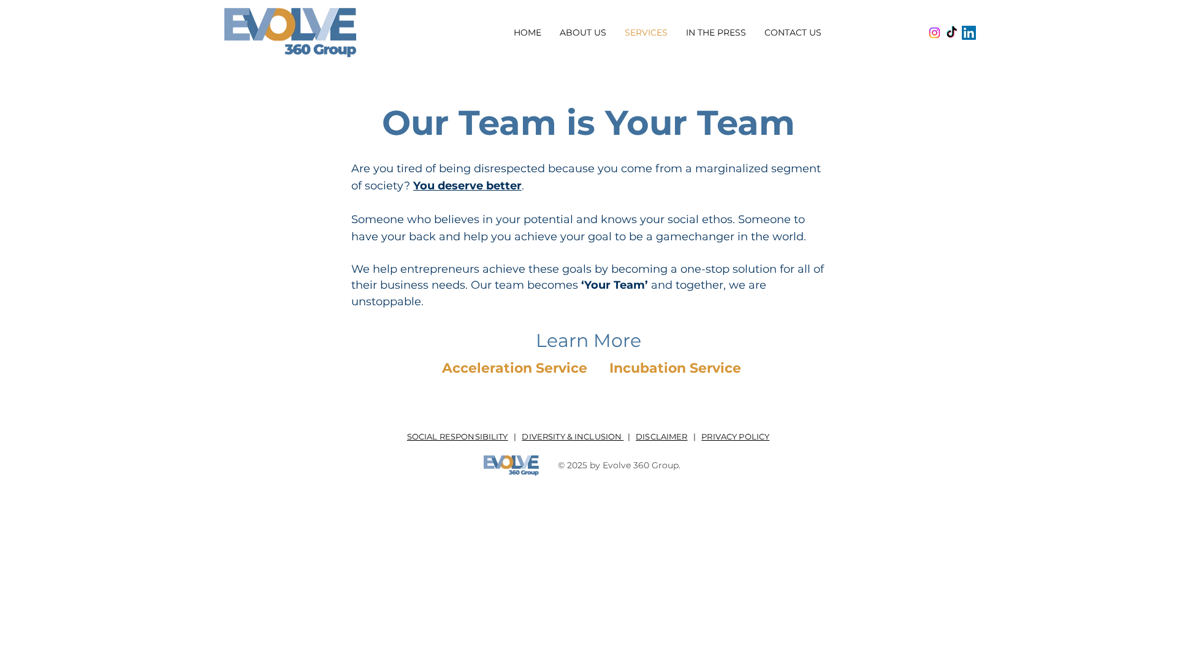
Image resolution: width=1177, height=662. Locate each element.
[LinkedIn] (969, 33)
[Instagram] (935, 33)
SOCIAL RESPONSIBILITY (457, 436)
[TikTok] (952, 33)
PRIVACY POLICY (735, 436)
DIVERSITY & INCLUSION (572, 436)
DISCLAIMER (661, 436)
